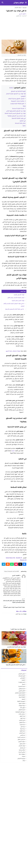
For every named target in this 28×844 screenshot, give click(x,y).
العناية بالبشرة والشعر (20, 693)
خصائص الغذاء (22, 714)
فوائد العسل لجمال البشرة (18, 301)
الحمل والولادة (22, 682)
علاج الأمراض (22, 733)
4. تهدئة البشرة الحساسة (19, 108)
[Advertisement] (14, 28)
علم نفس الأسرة (21, 737)
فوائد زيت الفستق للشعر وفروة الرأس (16, 111)
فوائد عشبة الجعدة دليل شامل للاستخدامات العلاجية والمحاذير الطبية (14, 600)
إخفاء (11, 87)
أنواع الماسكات (21, 676)
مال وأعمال (22, 748)
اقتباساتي (22, 678)
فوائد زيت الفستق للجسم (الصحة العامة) (15, 113)
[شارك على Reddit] (7, 564)
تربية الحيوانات (22, 705)
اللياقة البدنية (22, 697)
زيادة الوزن (22, 718)
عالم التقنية (22, 731)
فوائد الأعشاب (18, 8)
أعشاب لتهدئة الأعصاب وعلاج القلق (16, 298)
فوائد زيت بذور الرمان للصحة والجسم (16, 647)
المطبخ (23, 699)
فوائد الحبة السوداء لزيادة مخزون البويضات (14, 606)
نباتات (23, 761)
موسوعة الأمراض (21, 758)
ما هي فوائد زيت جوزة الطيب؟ (18, 629)
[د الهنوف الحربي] (24, 577)
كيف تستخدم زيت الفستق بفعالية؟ (16, 116)
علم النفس (22, 735)
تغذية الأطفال (22, 710)
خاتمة (24, 126)
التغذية (23, 680)
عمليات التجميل (21, 742)
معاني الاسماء (22, 752)
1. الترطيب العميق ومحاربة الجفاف (17, 99)
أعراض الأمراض (21, 674)
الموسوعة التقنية (21, 701)
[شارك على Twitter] (20, 564)
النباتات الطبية (22, 703)
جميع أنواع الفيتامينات (20, 712)
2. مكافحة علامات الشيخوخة (18, 101)
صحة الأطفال (22, 722)
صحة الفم (23, 727)
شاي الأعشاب (22, 720)
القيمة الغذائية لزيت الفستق (18, 91)
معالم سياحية (22, 750)
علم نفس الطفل (21, 739)
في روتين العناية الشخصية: (19, 118)
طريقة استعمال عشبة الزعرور (13, 351)
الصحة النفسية (21, 686)
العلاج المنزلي (22, 691)
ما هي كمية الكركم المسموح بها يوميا (14, 309)
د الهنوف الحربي (22, 14)
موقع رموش (19, 2)
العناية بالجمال (22, 695)
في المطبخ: (23, 121)
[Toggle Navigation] (26, 2)
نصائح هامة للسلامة (20, 123)
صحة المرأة (22, 729)
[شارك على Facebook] (24, 564)
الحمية (23, 684)
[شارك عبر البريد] (16, 564)
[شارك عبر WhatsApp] (11, 564)
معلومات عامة (22, 754)
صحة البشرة (22, 725)
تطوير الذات (22, 708)
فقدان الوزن (22, 744)
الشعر (13, 451)
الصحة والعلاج (22, 689)
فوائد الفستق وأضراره (19, 295)
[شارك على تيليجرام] (3, 564)
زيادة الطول (22, 716)
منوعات (23, 756)
